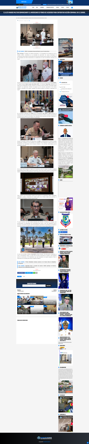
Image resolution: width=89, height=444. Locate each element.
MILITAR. (24, 276)
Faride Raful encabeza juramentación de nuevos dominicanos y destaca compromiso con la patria (71, 4)
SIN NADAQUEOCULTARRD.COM (46, 441)
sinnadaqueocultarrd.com (65, 91)
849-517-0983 (63, 87)
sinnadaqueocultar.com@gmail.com (66, 89)
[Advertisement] (61, 20)
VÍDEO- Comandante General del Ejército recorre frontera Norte (37, 51)
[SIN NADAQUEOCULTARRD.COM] (44, 439)
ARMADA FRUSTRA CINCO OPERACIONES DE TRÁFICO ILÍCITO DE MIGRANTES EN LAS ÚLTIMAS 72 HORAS (41, 4)
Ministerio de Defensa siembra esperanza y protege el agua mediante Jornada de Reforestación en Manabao (50, 302)
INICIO (33, 7)
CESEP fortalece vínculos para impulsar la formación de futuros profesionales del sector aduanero (49, 312)
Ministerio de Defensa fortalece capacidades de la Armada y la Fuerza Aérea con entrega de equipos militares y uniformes (23, 302)
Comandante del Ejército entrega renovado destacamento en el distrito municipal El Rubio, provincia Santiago (23, 312)
